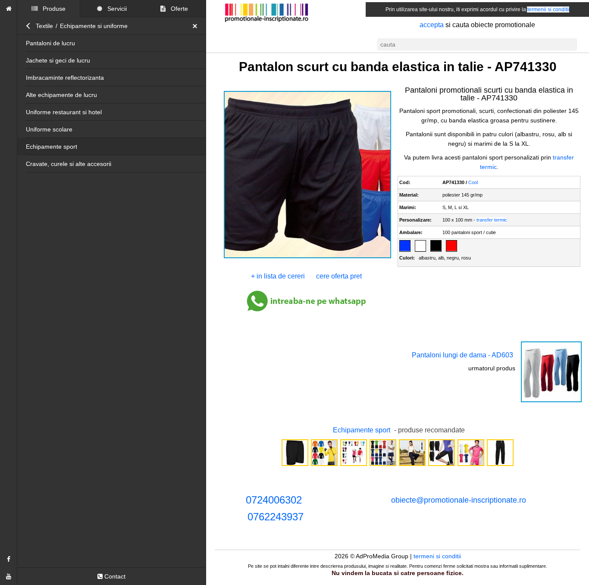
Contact (114, 576)
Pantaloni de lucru (50, 43)
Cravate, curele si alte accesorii (68, 163)
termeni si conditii (437, 556)
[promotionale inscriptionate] (8, 8)
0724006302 (274, 500)
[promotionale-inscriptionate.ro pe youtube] (8, 576)
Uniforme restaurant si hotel (64, 112)
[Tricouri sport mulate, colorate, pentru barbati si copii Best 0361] (324, 465)
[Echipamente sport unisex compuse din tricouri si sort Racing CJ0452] (383, 465)
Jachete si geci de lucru (58, 60)
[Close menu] (197, 25)
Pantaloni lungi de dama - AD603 (462, 355)
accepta (432, 24)
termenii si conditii (548, 9)
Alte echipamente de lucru (61, 94)
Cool (473, 182)
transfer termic (491, 219)
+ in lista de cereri (278, 276)
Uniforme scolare (49, 129)
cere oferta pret (339, 276)
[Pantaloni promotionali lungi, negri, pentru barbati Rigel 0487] (500, 465)
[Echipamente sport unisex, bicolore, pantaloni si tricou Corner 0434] (471, 465)
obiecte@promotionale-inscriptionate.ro (458, 500)
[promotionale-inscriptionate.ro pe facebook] (8, 559)
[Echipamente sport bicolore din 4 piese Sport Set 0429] (353, 465)
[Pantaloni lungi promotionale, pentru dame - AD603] (551, 401)
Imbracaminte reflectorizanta (65, 77)
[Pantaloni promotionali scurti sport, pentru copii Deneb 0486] (295, 465)
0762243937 (276, 516)
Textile (44, 25)
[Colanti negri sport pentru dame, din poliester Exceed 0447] (441, 465)
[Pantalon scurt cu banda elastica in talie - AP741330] (307, 257)
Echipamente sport (51, 146)
